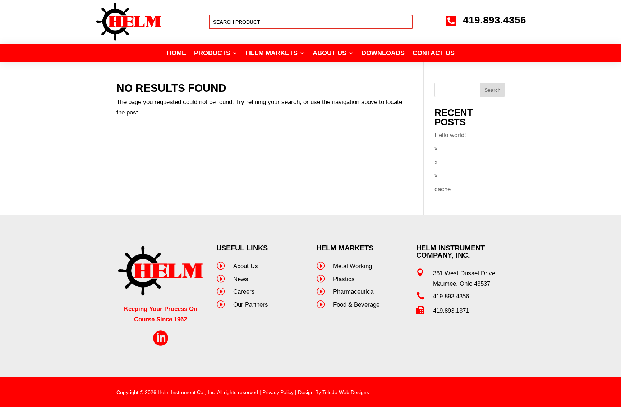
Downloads (383, 53)
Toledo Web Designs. (346, 392)
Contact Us (434, 53)
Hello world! (450, 135)
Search (492, 90)
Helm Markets (271, 53)
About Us (329, 53)
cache (442, 189)
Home (176, 53)
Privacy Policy (278, 392)
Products (212, 53)
